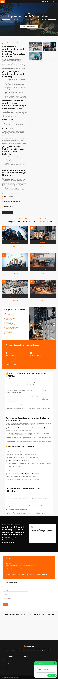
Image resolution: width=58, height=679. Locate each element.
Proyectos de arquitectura (15, 296)
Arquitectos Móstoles (8, 323)
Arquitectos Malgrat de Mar (10, 328)
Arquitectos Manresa (8, 332)
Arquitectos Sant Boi (8, 320)
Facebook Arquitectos (12, 562)
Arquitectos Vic (7, 329)
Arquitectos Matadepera (9, 326)
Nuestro (23, 659)
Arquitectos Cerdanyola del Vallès (11, 327)
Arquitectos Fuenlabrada (9, 318)
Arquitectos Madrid (8, 319)
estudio (23, 661)
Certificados (43, 242)
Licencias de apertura (15, 269)
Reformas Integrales (6, 663)
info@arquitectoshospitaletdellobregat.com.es (15, 568)
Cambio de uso (5, 669)
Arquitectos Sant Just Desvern (11, 324)
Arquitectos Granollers (8, 315)
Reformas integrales (43, 269)
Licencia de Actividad (6, 667)
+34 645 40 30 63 (9, 575)
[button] (50, 1)
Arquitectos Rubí (7, 322)
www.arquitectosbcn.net (7, 189)
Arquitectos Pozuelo (8, 317)
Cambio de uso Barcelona (9, 333)
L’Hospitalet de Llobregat (15, 59)
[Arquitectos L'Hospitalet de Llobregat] (2, 1)
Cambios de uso (15, 242)
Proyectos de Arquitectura (7, 661)
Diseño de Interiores (43, 296)
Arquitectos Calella (8, 331)
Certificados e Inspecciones (8, 665)
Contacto (24, 663)
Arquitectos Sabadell (8, 314)
